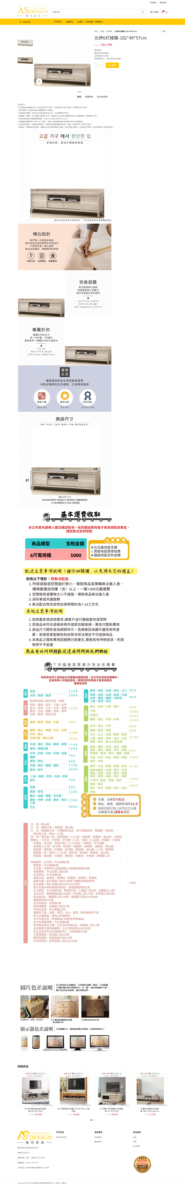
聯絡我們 (97, 1141)
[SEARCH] (143, 12)
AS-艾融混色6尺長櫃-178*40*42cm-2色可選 (73, 1109)
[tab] (79, 95)
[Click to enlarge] (39, 81)
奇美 (134, 1137)
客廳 (102, 31)
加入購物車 (112, 65)
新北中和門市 (61, 1137)
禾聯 (134, 1141)
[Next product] (166, 31)
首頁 (96, 31)
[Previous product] (161, 31)
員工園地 (136, 1146)
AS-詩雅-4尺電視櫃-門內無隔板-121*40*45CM (111, 1109)
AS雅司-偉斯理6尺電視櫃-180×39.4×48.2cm (149, 1109)
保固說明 (97, 1137)
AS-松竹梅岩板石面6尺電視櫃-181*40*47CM (35, 1109)
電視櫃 (109, 31)
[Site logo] (32, 11)
